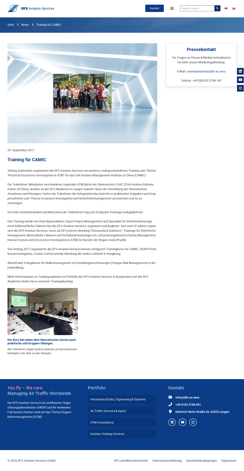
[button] (172, 8)
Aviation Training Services (107, 434)
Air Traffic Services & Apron (108, 411)
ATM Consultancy (102, 422)
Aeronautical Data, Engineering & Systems (118, 399)
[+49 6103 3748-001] (171, 404)
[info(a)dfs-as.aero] (171, 397)
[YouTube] (182, 422)
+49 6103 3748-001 (188, 405)
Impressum (229, 461)
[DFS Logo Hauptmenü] (30, 8)
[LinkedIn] (172, 422)
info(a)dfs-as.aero (187, 397)
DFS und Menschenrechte (131, 461)
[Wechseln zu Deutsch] (227, 8)
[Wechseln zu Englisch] (234, 8)
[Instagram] (193, 422)
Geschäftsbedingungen (201, 461)
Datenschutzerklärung (167, 461)
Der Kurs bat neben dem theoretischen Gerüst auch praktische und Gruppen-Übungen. (41, 341)
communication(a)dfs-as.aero (206, 71)
